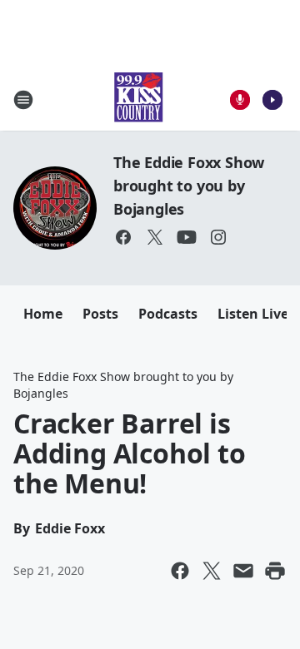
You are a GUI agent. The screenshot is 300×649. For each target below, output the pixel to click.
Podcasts (168, 314)
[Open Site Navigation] (23, 100)
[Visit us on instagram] (218, 237)
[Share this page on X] (211, 570)
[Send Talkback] (240, 100)
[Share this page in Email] (243, 570)
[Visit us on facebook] (123, 237)
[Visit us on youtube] (187, 237)
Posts (100, 314)
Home (42, 314)
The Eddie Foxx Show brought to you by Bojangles (188, 185)
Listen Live (253, 314)
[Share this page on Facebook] (180, 570)
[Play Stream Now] (272, 100)
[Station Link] (138, 99)
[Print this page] (275, 570)
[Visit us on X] (155, 237)
